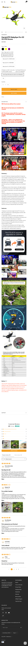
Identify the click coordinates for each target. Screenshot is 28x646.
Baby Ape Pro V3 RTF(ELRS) (8, 66)
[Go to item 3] (23, 444)
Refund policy (18, 596)
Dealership (17, 591)
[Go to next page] (19, 569)
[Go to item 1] (6, 444)
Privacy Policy (18, 587)
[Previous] (2, 32)
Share (3, 96)
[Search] (4, 2)
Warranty (17, 594)
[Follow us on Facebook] (3, 612)
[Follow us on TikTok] (3, 615)
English (14, 632)
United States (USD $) (6, 632)
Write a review (14, 450)
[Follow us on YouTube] (8, 612)
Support (4, 412)
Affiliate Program (18, 599)
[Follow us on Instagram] (5, 612)
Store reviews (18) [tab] (18, 455)
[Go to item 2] (15, 444)
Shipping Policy (18, 589)
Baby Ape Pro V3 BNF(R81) (8, 62)
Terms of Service (18, 584)
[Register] (20, 627)
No (3, 78)
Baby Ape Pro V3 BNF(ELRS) (9, 58)
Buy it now (14, 93)
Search (16, 582)
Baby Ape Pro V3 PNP (7, 55)
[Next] (25, 32)
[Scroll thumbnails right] (25, 444)
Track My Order (18, 601)
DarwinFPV (4, 34)
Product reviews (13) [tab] (6, 455)
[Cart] (25, 2)
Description (5, 101)
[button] (14, 429)
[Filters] (3, 459)
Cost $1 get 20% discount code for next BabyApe (13, 74)
